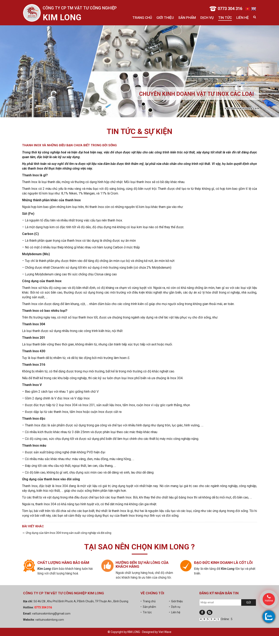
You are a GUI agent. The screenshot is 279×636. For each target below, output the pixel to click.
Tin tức (225, 18)
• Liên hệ (174, 612)
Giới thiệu (165, 18)
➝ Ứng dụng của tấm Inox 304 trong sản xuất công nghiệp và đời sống (66, 532)
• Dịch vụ (174, 606)
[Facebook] (202, 612)
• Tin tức (146, 612)
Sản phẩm (187, 18)
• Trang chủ (148, 601)
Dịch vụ (207, 18)
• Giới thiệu (176, 601)
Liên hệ (242, 18)
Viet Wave (164, 632)
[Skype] (209, 612)
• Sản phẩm (148, 606)
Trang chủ (142, 18)
